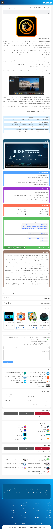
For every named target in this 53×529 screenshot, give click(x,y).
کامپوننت (12, 508)
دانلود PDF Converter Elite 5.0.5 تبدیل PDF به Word (39, 394)
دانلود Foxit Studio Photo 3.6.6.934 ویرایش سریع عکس (13, 468)
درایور (13, 505)
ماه (26, 413)
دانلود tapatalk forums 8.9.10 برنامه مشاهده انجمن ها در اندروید (36, 377)
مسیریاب (24, 517)
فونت (37, 515)
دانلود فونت (16, 523)
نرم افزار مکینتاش (45, 293)
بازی (38, 513)
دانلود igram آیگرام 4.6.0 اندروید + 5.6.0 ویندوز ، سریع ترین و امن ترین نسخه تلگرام (13, 377)
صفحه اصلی (44, 523)
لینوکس (24, 508)
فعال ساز (37, 517)
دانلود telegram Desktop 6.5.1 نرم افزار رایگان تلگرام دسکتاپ (37, 373)
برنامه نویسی (36, 508)
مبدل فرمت (48, 510)
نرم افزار (39, 293)
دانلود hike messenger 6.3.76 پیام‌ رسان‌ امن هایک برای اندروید (14, 381)
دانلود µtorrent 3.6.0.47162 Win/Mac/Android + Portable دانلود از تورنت (36, 459)
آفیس (37, 505)
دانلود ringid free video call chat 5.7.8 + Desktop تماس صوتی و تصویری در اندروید (38, 381)
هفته (42, 413)
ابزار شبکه (49, 515)
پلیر (25, 510)
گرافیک (12, 510)
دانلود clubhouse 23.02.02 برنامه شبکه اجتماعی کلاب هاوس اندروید (37, 385)
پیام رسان (24, 513)
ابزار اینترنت (48, 517)
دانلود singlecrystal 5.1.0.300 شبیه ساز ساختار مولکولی (37, 468)
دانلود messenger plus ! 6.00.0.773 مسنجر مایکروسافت (14, 373)
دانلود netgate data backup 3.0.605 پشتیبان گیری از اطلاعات (37, 464)
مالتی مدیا (48, 508)
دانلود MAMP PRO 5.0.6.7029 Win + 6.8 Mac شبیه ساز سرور (14, 464)
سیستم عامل (23, 505)
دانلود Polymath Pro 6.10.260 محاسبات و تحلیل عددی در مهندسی (37, 472)
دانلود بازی (37, 523)
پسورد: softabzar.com (20, 214)
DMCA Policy (9, 523)
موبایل (37, 510)
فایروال (13, 515)
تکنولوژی (12, 517)
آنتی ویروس (11, 513)
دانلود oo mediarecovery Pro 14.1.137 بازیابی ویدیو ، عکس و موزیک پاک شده (14, 459)
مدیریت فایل (23, 515)
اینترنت (49, 513)
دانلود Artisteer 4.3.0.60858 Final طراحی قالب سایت (15, 394)
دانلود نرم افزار (31, 523)
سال (11, 413)
